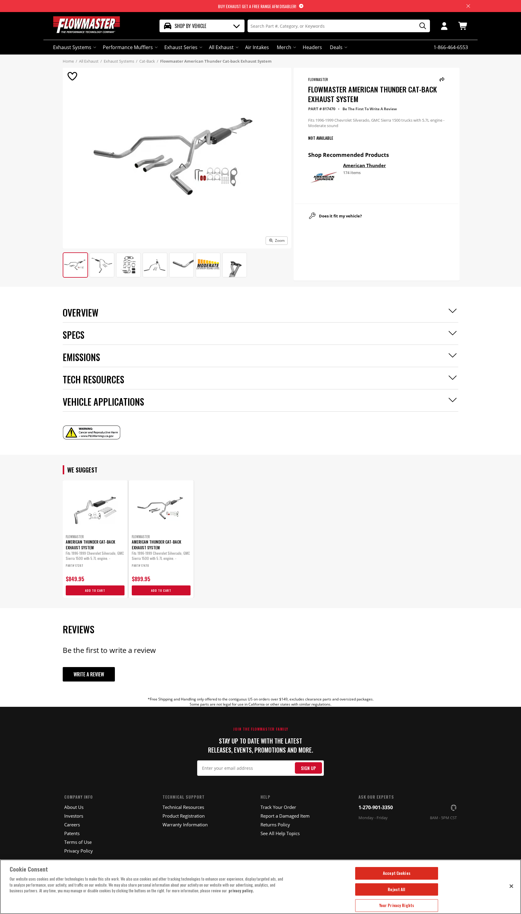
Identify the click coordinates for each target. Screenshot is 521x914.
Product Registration (184, 816)
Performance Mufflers (128, 47)
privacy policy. (241, 890)
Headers (312, 47)
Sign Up (308, 768)
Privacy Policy (78, 851)
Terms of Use (78, 842)
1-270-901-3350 (375, 807)
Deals (336, 47)
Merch (284, 47)
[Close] (511, 886)
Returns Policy (275, 825)
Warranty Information (185, 825)
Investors (73, 816)
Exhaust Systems (72, 47)
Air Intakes (257, 47)
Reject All (396, 889)
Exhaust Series (180, 47)
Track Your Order (278, 807)
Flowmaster (318, 79)
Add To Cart (95, 590)
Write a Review (89, 674)
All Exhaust (221, 47)
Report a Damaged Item (285, 816)
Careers (72, 825)
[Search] (420, 26)
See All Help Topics (280, 833)
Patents (72, 833)
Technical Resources (183, 807)
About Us (74, 807)
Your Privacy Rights (396, 905)
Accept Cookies (396, 873)
